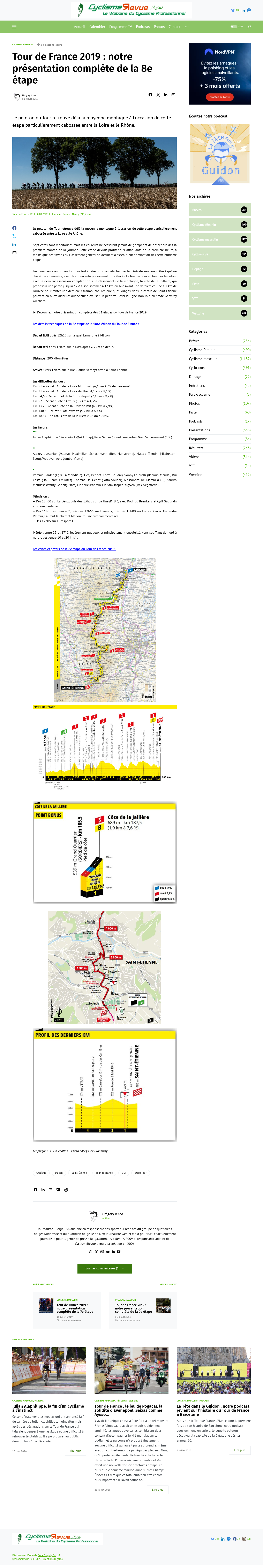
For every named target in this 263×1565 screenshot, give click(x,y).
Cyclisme (41, 1172)
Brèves (194, 341)
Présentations (199, 430)
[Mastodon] (249, 10)
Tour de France (104, 1172)
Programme (198, 438)
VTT (192, 465)
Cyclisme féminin (202, 349)
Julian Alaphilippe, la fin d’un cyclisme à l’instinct (48, 1408)
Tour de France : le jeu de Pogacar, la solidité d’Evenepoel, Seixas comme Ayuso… (129, 1410)
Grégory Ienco (29, 95)
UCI (124, 1172)
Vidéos (194, 456)
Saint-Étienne (79, 1172)
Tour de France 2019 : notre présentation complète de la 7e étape (75, 1308)
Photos (194, 403)
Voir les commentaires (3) (103, 1268)
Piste (193, 412)
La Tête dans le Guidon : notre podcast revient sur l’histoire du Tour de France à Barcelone (213, 1410)
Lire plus (75, 1451)
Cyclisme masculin (22, 44)
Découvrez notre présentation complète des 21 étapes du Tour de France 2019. (92, 312)
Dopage (195, 376)
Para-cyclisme (199, 394)
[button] (14, 26)
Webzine (195, 474)
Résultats (196, 448)
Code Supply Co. (47, 1555)
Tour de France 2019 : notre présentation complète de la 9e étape (133, 1308)
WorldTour (140, 1172)
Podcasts (196, 421)
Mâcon (59, 1172)
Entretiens (197, 385)
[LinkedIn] (243, 10)
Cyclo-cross (197, 367)
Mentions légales (53, 1559)
